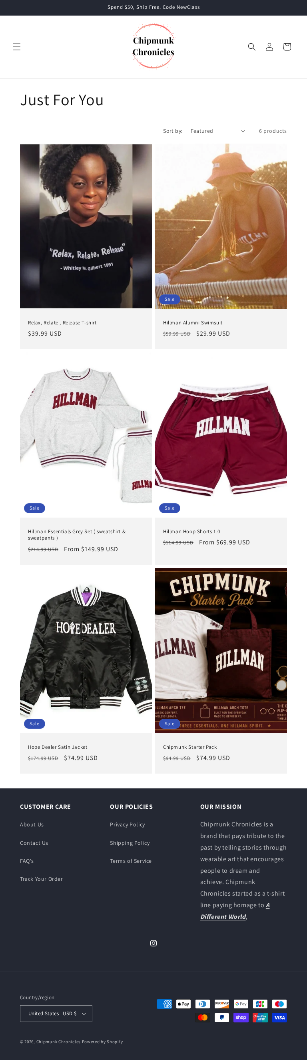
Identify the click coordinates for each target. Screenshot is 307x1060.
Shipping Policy (130, 842)
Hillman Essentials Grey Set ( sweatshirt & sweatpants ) (77, 534)
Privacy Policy (127, 824)
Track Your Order (41, 878)
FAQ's (27, 860)
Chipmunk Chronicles (58, 1041)
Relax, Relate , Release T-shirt (62, 322)
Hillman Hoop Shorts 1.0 (191, 531)
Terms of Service (131, 860)
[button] (17, 47)
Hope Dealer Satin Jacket (57, 747)
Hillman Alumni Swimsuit (193, 322)
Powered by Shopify (102, 1041)
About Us (32, 824)
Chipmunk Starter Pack (190, 747)
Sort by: (172, 130)
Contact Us (34, 842)
